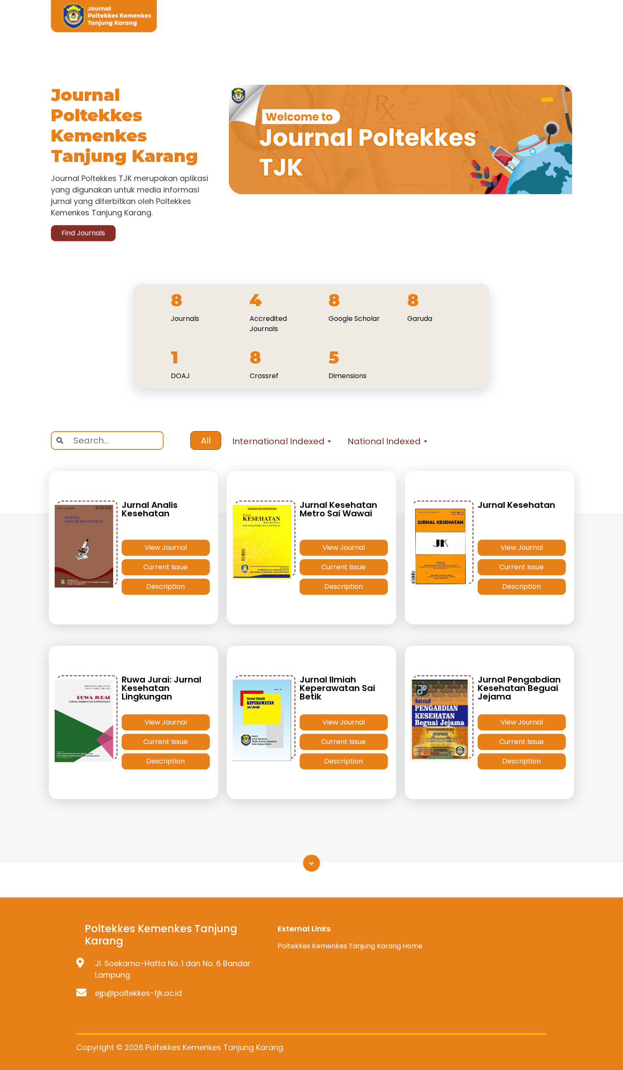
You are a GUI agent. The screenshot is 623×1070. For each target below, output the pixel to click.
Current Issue (165, 567)
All (206, 440)
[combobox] (281, 441)
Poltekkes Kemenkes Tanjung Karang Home (350, 946)
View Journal (166, 547)
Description (165, 586)
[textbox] (281, 441)
